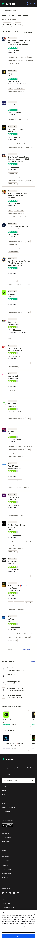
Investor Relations (7, 820)
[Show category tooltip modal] (16, 19)
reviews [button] (15, 50)
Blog (3, 803)
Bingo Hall (26, 487)
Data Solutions (6, 882)
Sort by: (19, 32)
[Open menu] (34, 3)
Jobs (3, 795)
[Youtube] (18, 892)
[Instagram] (10, 892)
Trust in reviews (7, 837)
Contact (4, 799)
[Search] (31, 3)
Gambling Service (19, 88)
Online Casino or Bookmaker (16, 60)
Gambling (8, 10)
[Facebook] (3, 892)
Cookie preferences (18, 930)
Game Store (29, 147)
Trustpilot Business (8, 861)
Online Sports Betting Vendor (16, 63)
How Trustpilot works (8, 807)
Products (5, 865)
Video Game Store (29, 633)
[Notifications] (27, 3)
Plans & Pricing (6, 869)
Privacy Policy (18, 769)
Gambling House (12, 57)
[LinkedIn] (14, 892)
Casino (30, 57)
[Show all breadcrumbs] (3, 10)
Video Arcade (29, 484)
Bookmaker (23, 57)
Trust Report (6, 811)
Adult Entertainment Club (15, 394)
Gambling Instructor (25, 95)
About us (4, 790)
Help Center (6, 841)
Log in (4, 846)
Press (3, 816)
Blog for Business (7, 878)
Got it (18, 936)
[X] (6, 892)
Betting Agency (30, 60)
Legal (3, 899)
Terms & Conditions (8, 907)
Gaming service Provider (14, 119)
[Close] (35, 915)
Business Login (6, 873)
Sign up (4, 850)
